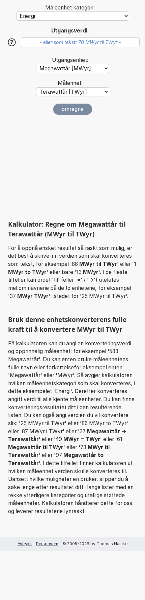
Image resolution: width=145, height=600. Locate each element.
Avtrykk (25, 543)
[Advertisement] (72, 167)
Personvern (47, 543)
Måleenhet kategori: (70, 7)
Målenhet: (70, 83)
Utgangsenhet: (70, 60)
